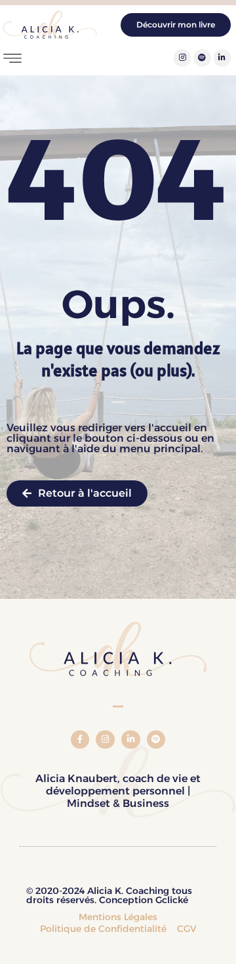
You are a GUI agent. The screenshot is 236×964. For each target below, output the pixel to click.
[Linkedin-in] (222, 57)
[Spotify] (201, 57)
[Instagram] (182, 57)
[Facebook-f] (80, 739)
